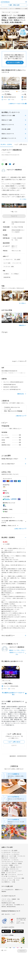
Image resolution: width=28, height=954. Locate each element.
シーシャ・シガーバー (7, 878)
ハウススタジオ (13, 858)
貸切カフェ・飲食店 (17, 863)
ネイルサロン (5, 865)
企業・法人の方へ (6, 914)
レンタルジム (15, 859)
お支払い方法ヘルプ (20, 528)
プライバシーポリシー (7, 901)
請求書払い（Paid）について (9, 525)
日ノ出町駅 (11, 387)
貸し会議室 (17, 259)
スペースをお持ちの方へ (8, 889)
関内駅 (10, 384)
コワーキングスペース (7, 861)
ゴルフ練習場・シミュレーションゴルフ (12, 870)
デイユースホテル (18, 861)
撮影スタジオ (5, 856)
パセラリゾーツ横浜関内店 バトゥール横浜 (18, 8)
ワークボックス (21, 856)
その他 (13, 882)
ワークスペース (15, 852)
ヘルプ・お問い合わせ (20, 144)
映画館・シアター (13, 865)
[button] (14, 116)
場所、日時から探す (15, 5)
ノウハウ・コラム (6, 899)
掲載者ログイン (19, 889)
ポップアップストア (11, 872)
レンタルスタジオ (6, 852)
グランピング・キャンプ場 (8, 880)
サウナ (18, 880)
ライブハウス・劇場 (9, 266)
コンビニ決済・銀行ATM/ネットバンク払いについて (12, 521)
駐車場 (3, 872)
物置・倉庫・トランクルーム (9, 874)
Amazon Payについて (7, 517)
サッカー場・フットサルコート (9, 876)
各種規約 (14, 899)
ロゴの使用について (19, 904)
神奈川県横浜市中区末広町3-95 (10, 155)
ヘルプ (13, 914)
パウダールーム (5, 867)
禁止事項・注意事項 (6, 144)
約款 (18, 899)
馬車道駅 (13, 389)
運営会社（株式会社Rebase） (9, 906)
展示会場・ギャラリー (16, 867)
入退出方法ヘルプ (20, 415)
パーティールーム (6, 854)
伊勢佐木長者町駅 (14, 382)
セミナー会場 (7, 263)
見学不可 (4, 160)
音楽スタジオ (5, 858)
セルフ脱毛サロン (6, 882)
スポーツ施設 (5, 869)
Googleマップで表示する (18, 361)
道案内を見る (20, 393)
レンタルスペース (8, 259)
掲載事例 (4, 891)
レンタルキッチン (6, 859)
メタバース (20, 874)
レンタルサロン (15, 854)
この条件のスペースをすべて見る (16, 103)
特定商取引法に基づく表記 (8, 902)
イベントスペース (16, 263)
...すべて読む (22, 199)
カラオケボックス (13, 869)
